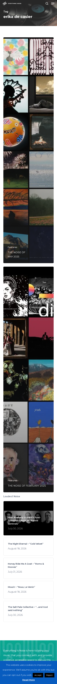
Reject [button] (49, 675)
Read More (28, 679)
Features (12, 247)
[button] (52, 3)
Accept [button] (38, 675)
